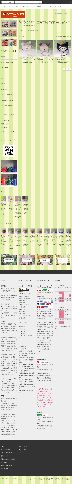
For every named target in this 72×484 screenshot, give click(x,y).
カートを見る (22, 449)
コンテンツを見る (25, 6)
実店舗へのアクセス (6, 124)
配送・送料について (6, 452)
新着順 (69, 36)
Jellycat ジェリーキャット (32, 25)
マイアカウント (23, 446)
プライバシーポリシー (7, 462)
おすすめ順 (59, 36)
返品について (4, 456)
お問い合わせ (22, 452)
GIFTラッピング (5, 127)
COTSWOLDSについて (7, 120)
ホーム (3, 6)
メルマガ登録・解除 (6, 465)
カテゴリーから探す (13, 6)
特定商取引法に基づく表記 (8, 459)
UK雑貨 (24, 25)
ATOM (6, 468)
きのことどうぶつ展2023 (8, 131)
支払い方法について (6, 449)
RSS (2, 468)
